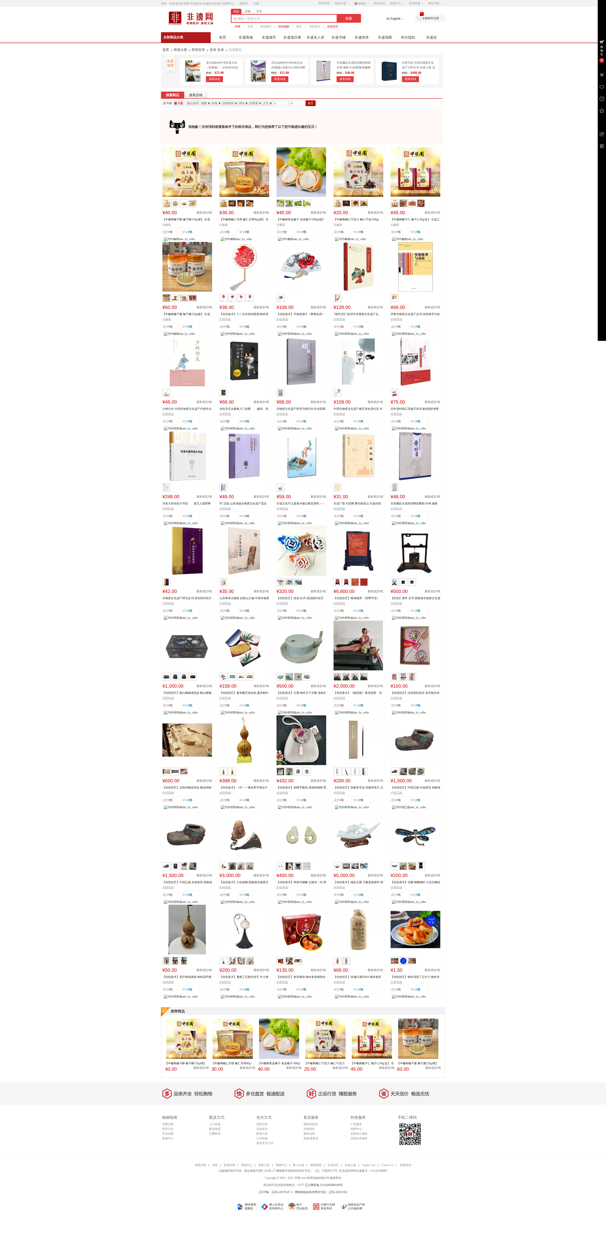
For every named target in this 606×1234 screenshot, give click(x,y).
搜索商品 (172, 95)
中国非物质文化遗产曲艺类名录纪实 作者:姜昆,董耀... (358, 409)
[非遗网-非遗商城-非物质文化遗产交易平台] (193, 24)
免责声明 (200, 1165)
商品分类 (379, 3)
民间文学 (198, 50)
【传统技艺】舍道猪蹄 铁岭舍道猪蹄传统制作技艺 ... (300, 977)
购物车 (601, 50)
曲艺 (299, 26)
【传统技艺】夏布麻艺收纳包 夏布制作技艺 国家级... (243, 693)
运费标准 (215, 1133)
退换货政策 (310, 1124)
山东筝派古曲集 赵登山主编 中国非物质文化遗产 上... (244, 598)
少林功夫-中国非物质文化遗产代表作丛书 (187, 409)
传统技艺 (333, 26)
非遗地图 (385, 37)
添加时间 (228, 103)
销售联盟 (315, 1165)
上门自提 (215, 1124)
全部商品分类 (173, 37)
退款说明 (309, 1133)
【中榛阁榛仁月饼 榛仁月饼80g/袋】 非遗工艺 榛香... (243, 220)
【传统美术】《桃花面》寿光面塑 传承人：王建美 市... (358, 693)
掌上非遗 (298, 1165)
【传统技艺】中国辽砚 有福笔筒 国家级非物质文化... (187, 882)
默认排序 (193, 103)
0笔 (190, 232)
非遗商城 (246, 37)
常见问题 (168, 1133)
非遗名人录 (315, 37)
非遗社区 (333, 1165)
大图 (180, 103)
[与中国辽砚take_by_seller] (409, 807)
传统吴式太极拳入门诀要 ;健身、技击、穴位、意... (243, 409)
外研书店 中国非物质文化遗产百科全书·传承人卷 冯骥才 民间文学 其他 (418, 67)
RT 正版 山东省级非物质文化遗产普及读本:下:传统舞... (243, 504)
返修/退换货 (310, 1138)
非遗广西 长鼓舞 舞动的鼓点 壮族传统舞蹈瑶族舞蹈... (357, 504)
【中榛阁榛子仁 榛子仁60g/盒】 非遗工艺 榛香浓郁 (415, 220)
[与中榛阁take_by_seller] (179, 239)
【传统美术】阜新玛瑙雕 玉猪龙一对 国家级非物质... (301, 882)
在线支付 (262, 1129)
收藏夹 (360, 3)
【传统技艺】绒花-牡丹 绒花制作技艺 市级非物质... (300, 598)
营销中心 (281, 1165)
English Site (368, 1165)
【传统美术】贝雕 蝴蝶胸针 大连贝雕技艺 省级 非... (415, 882)
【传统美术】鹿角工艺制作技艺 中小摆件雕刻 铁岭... (243, 977)
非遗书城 (338, 37)
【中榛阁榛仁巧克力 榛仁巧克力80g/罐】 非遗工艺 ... (356, 220)
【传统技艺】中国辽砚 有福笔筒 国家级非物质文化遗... (415, 788)
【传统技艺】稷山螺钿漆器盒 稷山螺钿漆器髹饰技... (186, 693)
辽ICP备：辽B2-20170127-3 (276, 1192)
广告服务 (356, 1124)
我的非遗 (340, 3)
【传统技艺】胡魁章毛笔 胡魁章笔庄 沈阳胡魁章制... (358, 788)
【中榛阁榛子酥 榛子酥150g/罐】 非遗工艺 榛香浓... (186, 220)
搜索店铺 (195, 95)
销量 (204, 103)
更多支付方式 (264, 1143)
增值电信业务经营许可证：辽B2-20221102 (321, 1192)
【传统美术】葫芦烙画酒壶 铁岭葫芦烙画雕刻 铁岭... (186, 977)
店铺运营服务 (359, 1138)
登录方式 (168, 1129)
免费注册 (168, 1124)
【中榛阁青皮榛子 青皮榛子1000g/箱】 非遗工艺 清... (300, 220)
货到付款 (262, 1124)
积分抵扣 (408, 37)
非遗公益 (350, 1165)
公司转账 (262, 1138)
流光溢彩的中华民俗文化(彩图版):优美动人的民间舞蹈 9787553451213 (288, 67)
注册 (256, 3)
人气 (266, 103)
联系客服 (414, 3)
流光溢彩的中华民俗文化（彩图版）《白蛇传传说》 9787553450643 (223, 67)
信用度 (254, 103)
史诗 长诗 (217, 50)
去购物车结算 (430, 18)
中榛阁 (166, 224)
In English (394, 18)
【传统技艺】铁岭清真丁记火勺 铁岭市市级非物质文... (415, 977)
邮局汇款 (262, 1133)
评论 (242, 103)
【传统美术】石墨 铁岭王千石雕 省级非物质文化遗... (301, 693)
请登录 (243, 3)
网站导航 (434, 3)
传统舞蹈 (265, 26)
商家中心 (356, 1129)
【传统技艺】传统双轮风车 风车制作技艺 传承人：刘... (415, 693)
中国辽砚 (396, 792)
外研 (238, 26)
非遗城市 (269, 37)
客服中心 (168, 1138)
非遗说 (431, 37)
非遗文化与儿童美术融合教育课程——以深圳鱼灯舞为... (300, 504)
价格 (215, 103)
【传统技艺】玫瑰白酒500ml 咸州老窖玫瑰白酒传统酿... (357, 977)
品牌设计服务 (359, 1133)
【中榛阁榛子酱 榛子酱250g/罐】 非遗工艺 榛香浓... (186, 314)
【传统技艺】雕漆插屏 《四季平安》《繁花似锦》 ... (357, 598)
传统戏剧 (284, 26)
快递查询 (405, 1165)
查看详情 (214, 79)
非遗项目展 (292, 37)
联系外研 (229, 1165)
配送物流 (215, 1129)
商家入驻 (264, 1165)
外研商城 (225, 319)
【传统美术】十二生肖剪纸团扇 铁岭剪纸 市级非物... (243, 314)
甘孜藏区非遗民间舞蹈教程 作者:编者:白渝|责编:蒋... (414, 504)
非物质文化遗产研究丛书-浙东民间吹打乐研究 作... (187, 598)
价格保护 (309, 1129)
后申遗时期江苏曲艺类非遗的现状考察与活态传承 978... (415, 409)
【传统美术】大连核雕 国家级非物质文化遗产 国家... (243, 882)
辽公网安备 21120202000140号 (324, 1185)
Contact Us (387, 1165)
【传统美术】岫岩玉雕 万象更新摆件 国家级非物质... (358, 882)
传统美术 (314, 26)
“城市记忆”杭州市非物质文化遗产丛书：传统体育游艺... (356, 314)
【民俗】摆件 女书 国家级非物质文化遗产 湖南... (415, 598)
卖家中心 (395, 3)
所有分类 (180, 50)
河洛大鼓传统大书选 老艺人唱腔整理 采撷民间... (186, 504)
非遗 (250, 26)
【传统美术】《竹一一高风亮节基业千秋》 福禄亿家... (243, 788)
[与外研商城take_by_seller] (237, 333)
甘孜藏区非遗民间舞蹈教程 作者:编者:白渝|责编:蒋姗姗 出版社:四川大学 (354, 67)
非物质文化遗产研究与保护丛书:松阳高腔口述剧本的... (300, 409)
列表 (169, 103)
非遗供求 (362, 37)
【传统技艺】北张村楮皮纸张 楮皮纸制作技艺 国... (186, 788)
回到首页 (324, 3)
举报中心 (246, 1165)
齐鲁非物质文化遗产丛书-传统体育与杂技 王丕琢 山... (415, 314)
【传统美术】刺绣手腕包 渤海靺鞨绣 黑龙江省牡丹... (301, 788)
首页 (222, 37)
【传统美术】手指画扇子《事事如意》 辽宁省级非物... (300, 314)
